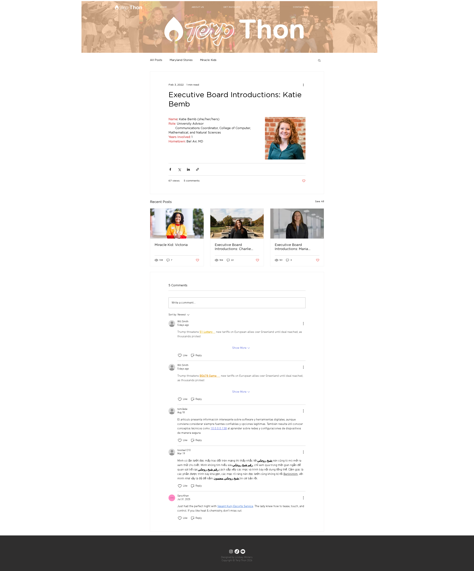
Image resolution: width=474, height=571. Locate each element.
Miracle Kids (208, 60)
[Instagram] (231, 551)
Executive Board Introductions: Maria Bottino (291, 247)
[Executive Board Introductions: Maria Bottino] (297, 224)
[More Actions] (303, 323)
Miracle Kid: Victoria (171, 245)
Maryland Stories (181, 60)
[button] (319, 60)
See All (319, 201)
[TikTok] (237, 551)
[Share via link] (197, 169)
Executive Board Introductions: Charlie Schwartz (233, 247)
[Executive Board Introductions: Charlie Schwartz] (237, 224)
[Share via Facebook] (170, 169)
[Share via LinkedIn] (188, 169)
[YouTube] (243, 551)
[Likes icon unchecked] (179, 355)
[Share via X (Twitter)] (179, 169)
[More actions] (303, 85)
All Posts (156, 60)
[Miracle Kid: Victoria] (177, 224)
